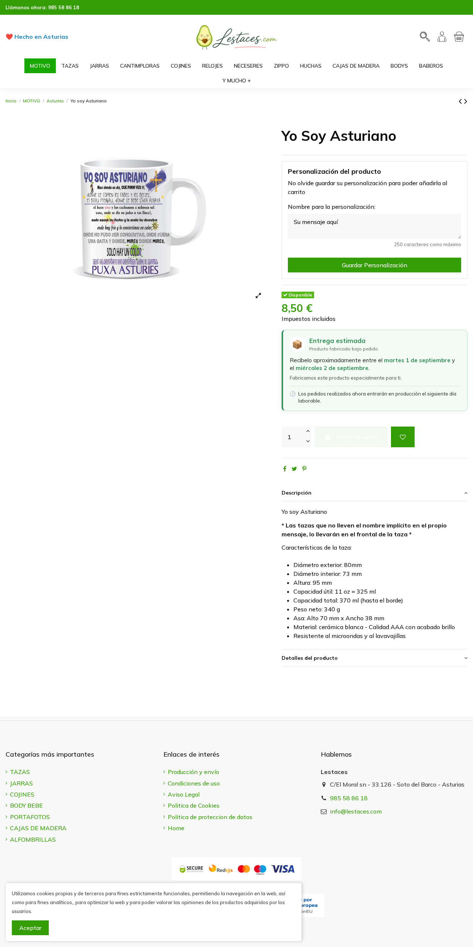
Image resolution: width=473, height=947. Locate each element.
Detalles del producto (310, 658)
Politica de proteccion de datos (210, 817)
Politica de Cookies (194, 805)
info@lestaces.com (356, 811)
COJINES (22, 794)
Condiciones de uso (194, 783)
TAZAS (20, 771)
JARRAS (21, 783)
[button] (236, 80)
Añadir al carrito (357, 437)
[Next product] (465, 100)
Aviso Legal (184, 794)
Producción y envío (193, 771)
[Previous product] (461, 100)
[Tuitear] (294, 468)
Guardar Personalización (374, 265)
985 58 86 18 (63, 7)
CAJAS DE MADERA (38, 828)
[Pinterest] (304, 468)
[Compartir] (284, 468)
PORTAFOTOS (30, 817)
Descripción (297, 492)
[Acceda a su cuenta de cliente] (442, 36)
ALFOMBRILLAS (33, 839)
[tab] (374, 493)
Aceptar (30, 927)
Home (176, 828)
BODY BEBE (26, 805)
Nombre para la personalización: (331, 206)
